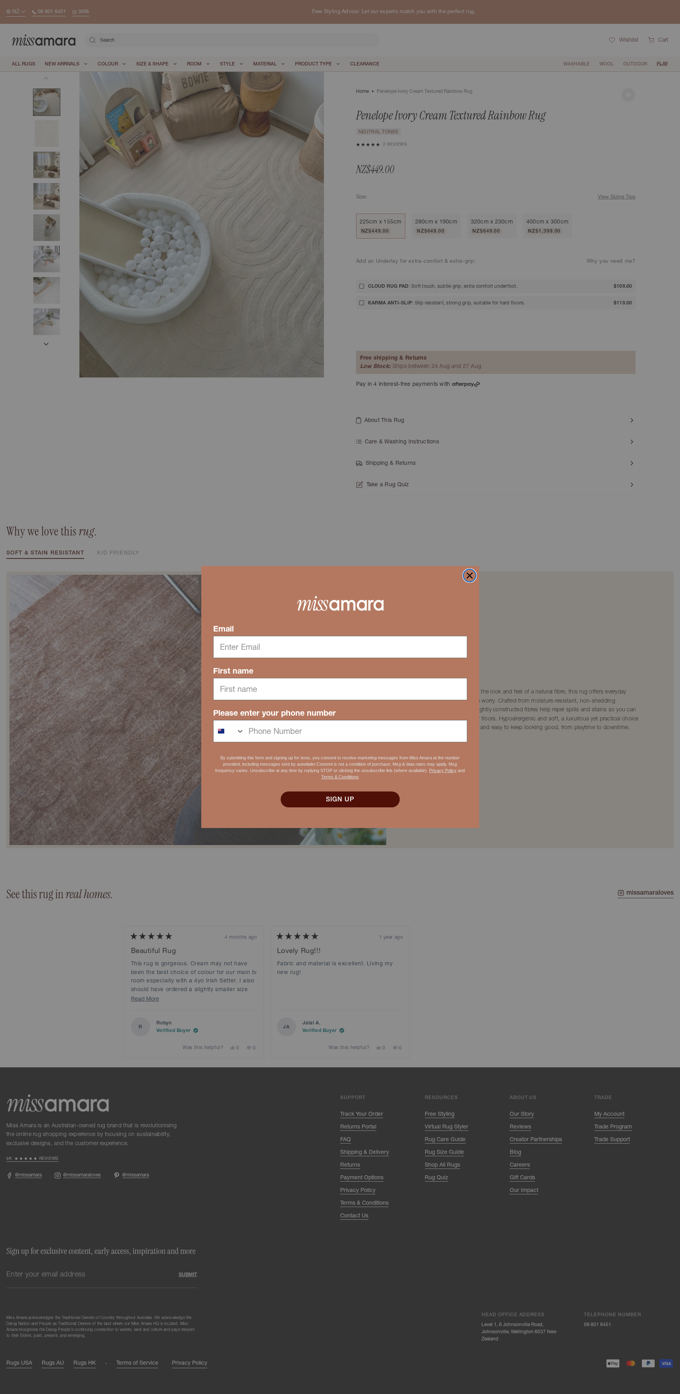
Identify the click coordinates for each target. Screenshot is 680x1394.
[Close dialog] (469, 575)
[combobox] (229, 731)
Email (223, 628)
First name (233, 671)
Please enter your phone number (274, 713)
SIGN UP (340, 799)
